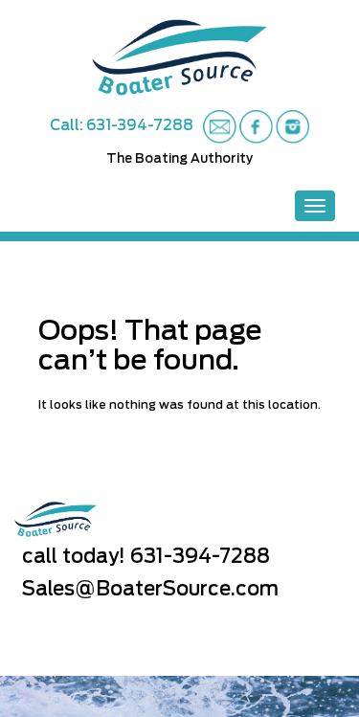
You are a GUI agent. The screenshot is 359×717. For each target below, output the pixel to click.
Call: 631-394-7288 (121, 126)
